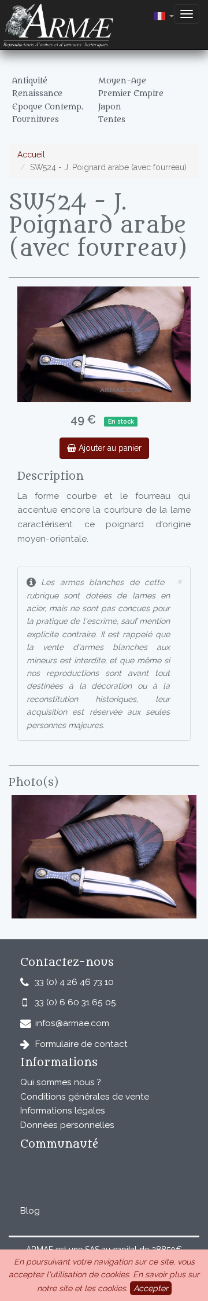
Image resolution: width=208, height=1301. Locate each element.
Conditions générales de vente (84, 1096)
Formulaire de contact (81, 1044)
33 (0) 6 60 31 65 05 (75, 1002)
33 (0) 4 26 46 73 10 (74, 982)
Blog (30, 1211)
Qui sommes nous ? (60, 1082)
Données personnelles (67, 1125)
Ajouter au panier (109, 448)
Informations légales (62, 1110)
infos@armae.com (72, 1023)
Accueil (31, 154)
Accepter (150, 1288)
